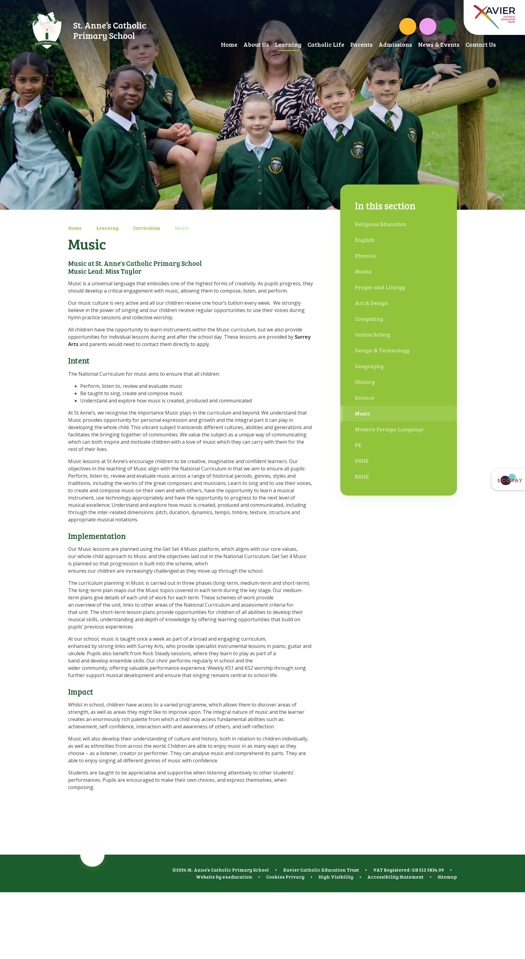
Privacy (295, 876)
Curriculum (146, 228)
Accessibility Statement (395, 876)
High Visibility (335, 876)
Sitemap (447, 876)
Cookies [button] (275, 876)
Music (182, 228)
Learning (107, 228)
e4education (237, 876)
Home (75, 228)
